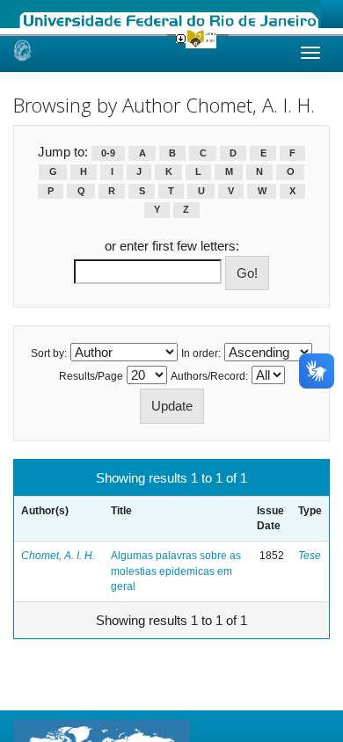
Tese (309, 555)
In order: (201, 353)
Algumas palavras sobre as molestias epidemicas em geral (176, 570)
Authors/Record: (209, 376)
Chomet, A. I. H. (58, 555)
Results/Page (91, 376)
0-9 (108, 153)
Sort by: (49, 353)
